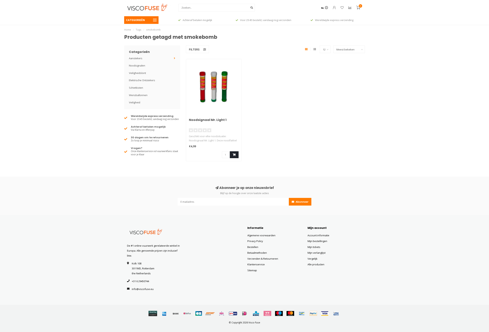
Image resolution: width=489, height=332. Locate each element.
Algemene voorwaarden (261, 235)
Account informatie (318, 235)
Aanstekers (135, 58)
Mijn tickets (314, 247)
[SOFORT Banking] (210, 313)
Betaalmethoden (257, 252)
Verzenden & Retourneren (262, 258)
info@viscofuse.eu (143, 289)
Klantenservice (256, 264)
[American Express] (164, 313)
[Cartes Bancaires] (198, 313)
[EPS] (221, 313)
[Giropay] (233, 313)
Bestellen (252, 247)
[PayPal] (313, 313)
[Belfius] (187, 313)
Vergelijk (312, 258)
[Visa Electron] (336, 313)
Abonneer (301, 201)
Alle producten (316, 264)
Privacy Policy (255, 241)
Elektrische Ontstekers (142, 80)
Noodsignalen (137, 65)
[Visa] (325, 313)
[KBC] (256, 313)
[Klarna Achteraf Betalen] (267, 313)
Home (127, 29)
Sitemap (252, 270)
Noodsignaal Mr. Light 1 (208, 120)
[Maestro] (279, 313)
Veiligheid (134, 102)
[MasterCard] (290, 313)
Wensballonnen (138, 95)
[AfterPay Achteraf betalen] (153, 313)
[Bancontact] (302, 313)
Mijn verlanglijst (316, 252)
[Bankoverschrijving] (176, 313)
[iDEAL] (244, 313)
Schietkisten (136, 87)
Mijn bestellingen (317, 241)
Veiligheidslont (137, 73)
